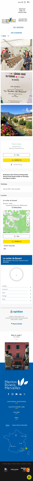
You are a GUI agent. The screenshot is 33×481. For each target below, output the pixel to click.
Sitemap (29, 463)
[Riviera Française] (6, 469)
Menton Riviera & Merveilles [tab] (19, 425)
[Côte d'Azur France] (14, 469)
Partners (18, 463)
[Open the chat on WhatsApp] (29, 477)
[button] (22, 2)
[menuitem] (22, 10)
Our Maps (14, 463)
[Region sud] (25, 469)
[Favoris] (24, 2)
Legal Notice (24, 463)
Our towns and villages (6, 463)
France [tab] (7, 425)
